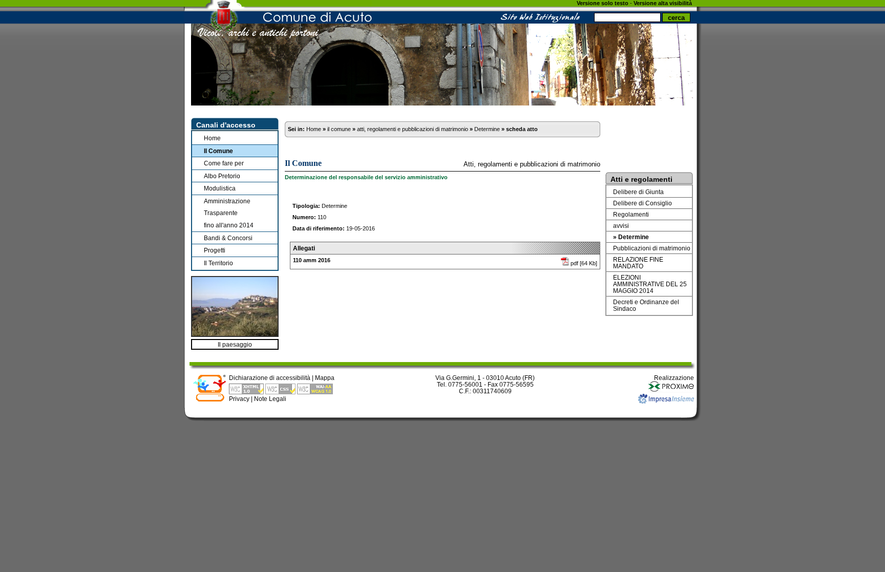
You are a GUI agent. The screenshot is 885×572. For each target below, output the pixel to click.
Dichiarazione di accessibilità (269, 377)
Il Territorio (218, 263)
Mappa (324, 377)
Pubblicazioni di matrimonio (651, 248)
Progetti (214, 250)
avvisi (621, 225)
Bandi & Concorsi (228, 238)
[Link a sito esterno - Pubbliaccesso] (209, 399)
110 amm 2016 (311, 260)
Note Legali (270, 398)
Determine (487, 129)
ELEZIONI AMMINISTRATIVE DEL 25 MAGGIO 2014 (650, 284)
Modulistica (220, 188)
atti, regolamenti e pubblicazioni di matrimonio (412, 129)
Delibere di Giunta (638, 191)
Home (212, 138)
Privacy (239, 398)
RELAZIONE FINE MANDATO (638, 262)
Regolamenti (631, 214)
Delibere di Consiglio (642, 203)
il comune (339, 129)
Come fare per (224, 163)
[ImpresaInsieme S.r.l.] (666, 401)
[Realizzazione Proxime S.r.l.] (671, 390)
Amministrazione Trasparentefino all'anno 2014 (229, 213)
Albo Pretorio (222, 176)
